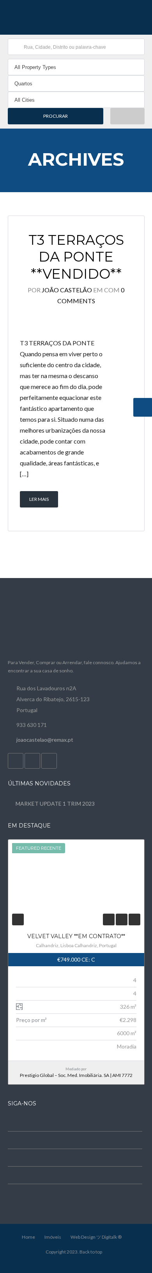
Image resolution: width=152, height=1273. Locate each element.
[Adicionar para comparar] (121, 919)
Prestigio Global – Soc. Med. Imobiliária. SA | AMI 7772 (76, 1075)
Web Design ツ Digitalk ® (96, 1237)
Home (28, 1237)
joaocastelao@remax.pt (44, 739)
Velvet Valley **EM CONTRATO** (76, 936)
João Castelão (67, 289)
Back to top (91, 1252)
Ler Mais (39, 499)
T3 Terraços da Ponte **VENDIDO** (76, 257)
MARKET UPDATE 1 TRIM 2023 (55, 803)
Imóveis (52, 1237)
